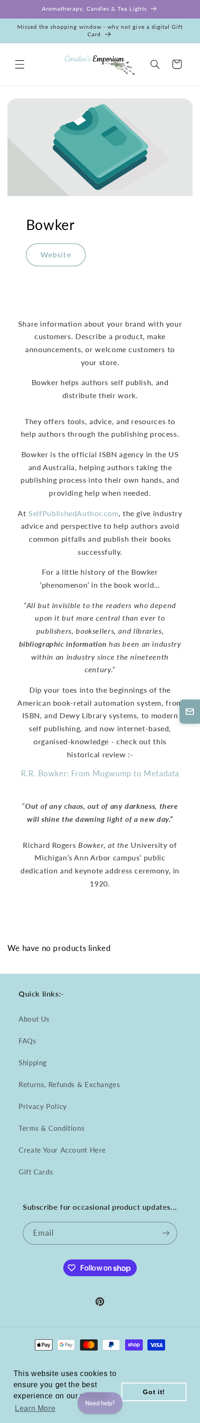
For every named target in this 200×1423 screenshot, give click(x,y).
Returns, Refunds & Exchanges (69, 1084)
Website (55, 254)
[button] (19, 64)
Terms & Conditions (52, 1128)
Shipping (33, 1062)
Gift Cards (36, 1171)
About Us (34, 1019)
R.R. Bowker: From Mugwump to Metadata (100, 773)
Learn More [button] (35, 1408)
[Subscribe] (166, 1233)
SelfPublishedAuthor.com (73, 513)
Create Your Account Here (62, 1150)
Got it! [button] (154, 1392)
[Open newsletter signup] (190, 712)
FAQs (28, 1040)
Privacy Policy (43, 1106)
